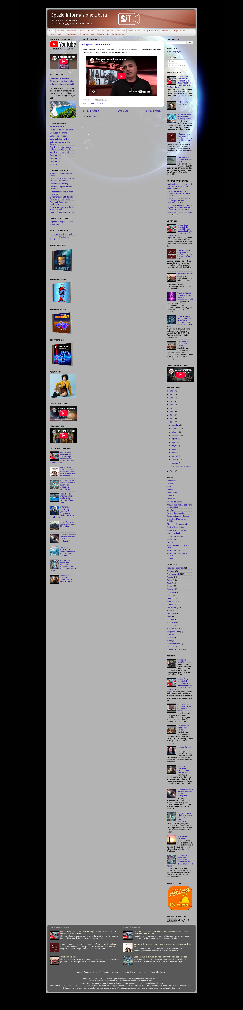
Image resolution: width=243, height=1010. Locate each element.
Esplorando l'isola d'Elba (59, 139)
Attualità (170, 577)
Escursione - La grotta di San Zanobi (183, 344)
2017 (172, 422)
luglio (174, 442)
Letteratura (171, 635)
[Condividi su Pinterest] (105, 100)
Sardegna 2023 (55, 155)
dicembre (175, 425)
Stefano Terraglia (103, 34)
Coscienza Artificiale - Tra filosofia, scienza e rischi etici (178, 192)
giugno (175, 446)
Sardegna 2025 (55, 161)
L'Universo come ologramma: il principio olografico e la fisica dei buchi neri (184, 138)
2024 (172, 398)
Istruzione (171, 638)
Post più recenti (90, 110)
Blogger (163, 972)
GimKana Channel (173, 644)
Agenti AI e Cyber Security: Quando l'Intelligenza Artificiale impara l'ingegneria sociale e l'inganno (179, 321)
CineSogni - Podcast (178, 31)
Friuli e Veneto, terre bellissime (61, 130)
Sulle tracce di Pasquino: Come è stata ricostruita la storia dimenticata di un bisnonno (68, 472)
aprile (174, 453)
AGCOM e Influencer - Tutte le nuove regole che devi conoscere (178, 201)
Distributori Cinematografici (177, 524)
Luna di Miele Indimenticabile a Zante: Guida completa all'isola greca (66, 498)
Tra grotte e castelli (57, 127)
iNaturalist (171, 542)
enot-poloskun (143, 972)
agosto (175, 439)
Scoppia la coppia (56, 225)
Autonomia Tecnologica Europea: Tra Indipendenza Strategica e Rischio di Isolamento (62, 512)
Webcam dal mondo (174, 502)
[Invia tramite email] (96, 100)
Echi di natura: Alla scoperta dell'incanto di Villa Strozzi (60, 148)
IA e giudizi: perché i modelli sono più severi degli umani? (184, 117)
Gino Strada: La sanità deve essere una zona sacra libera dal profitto (184, 708)
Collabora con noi (118, 34)
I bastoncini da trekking (59, 184)
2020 (172, 412)
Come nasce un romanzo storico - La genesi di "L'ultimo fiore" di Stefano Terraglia (180, 208)
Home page (122, 110)
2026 (172, 391)
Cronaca (170, 604)
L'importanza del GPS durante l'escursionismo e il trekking (61, 198)
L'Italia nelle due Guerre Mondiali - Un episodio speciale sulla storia (179, 186)
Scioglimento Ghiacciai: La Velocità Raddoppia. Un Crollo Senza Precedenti (68, 551)
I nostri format (71, 31)
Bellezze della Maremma (59, 136)
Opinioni (93, 103)
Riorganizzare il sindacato (96, 44)
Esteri (169, 616)
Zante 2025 (54, 164)
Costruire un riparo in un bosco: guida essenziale (62, 208)
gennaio (175, 463)
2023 (172, 401)
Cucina (169, 586)
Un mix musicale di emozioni (61, 234)
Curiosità (170, 619)
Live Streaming (172, 607)
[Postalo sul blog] (98, 100)
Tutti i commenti (176, 65)
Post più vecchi (153, 110)
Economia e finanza (174, 628)
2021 (172, 408)
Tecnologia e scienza (175, 568)
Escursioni (100, 31)
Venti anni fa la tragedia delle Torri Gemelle (184, 159)
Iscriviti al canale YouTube (177, 530)
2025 (172, 394)
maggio (175, 449)
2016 (172, 471)
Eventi (169, 641)
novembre (176, 428)
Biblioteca (164, 31)
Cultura (170, 625)
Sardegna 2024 (55, 158)
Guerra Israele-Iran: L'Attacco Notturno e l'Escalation (68, 524)
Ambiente (170, 571)
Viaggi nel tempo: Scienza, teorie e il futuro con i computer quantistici (185, 296)
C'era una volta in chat (175, 650)
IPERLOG (170, 647)
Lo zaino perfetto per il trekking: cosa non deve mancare (62, 180)
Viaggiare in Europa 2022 (59, 152)
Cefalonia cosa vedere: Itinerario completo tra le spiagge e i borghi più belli (62, 81)
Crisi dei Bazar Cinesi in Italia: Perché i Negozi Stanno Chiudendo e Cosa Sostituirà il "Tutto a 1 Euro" (62, 457)
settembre (176, 435)
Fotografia (171, 622)
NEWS (51, 31)
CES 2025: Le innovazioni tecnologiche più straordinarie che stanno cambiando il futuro (63, 566)
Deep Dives (121, 31)
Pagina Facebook (71, 34)
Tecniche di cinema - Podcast (178, 516)
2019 (172, 415)
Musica (82, 31)
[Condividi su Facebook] (103, 100)
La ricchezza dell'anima (182, 837)
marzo (174, 456)
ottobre (175, 432)
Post (172, 61)
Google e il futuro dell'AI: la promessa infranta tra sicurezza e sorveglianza (67, 485)
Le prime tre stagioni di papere (61, 222)
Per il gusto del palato (150, 31)
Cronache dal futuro (87, 34)
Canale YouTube (134, 31)
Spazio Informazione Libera (79, 15)
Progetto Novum (173, 632)
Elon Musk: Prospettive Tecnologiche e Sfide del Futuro (66, 579)
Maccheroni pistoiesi (185, 274)
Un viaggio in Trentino (58, 133)
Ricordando (171, 601)
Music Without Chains (175, 527)
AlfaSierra (110, 31)
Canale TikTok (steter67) (176, 536)
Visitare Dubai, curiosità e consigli (184, 661)
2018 (172, 419)
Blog (169, 595)
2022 (172, 405)
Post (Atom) (93, 116)
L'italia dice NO (183, 102)
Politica (100, 103)
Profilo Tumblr (172, 539)
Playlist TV (171, 496)
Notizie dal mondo (55, 34)
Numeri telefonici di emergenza (62, 212)
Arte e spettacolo (173, 574)
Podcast (90, 31)
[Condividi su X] (100, 100)
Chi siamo (60, 31)
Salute (169, 583)
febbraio (175, 460)
